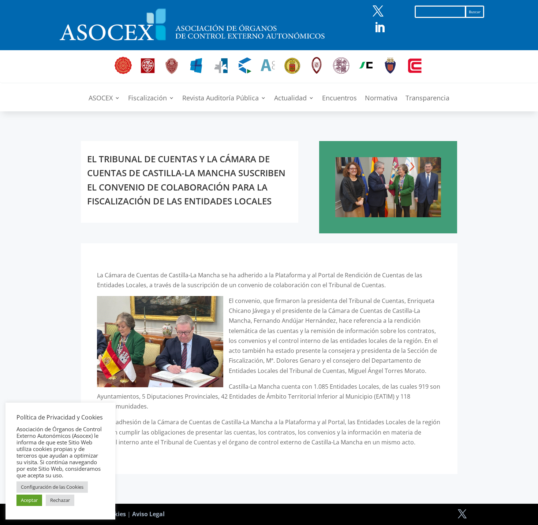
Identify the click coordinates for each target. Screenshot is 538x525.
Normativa (381, 98)
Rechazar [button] (60, 500)
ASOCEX (101, 98)
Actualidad (290, 98)
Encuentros (339, 98)
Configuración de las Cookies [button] (52, 487)
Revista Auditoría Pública (220, 98)
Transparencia (427, 98)
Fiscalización (147, 98)
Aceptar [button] (29, 500)
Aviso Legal (148, 514)
